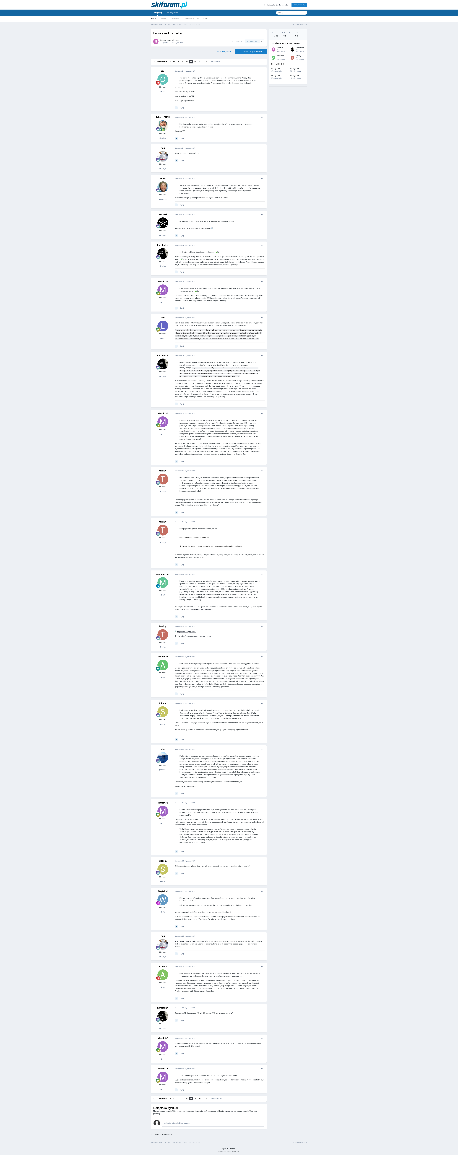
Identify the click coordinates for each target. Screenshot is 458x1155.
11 (178, 62)
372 (163, 912)
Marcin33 (163, 281)
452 (163, 338)
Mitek (163, 178)
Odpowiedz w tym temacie (251, 51)
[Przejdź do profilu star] (162, 757)
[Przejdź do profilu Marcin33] (162, 289)
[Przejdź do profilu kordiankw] (162, 253)
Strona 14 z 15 (216, 62)
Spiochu (163, 703)
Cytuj (182, 108)
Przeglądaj (157, 13)
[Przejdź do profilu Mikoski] (162, 222)
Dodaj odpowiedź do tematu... (178, 1123)
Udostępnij (237, 41)
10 (174, 62)
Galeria (163, 19)
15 (195, 62)
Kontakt (233, 1148)
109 (163, 987)
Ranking (206, 19)
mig (163, 148)
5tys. (164, 724)
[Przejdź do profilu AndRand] (273, 58)
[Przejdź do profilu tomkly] (162, 479)
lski (163, 317)
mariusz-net (162, 574)
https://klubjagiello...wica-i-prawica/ (199, 609)
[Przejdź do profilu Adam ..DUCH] (162, 125)
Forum (153, 19)
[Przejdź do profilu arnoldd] (162, 974)
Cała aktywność (172, 13)
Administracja (175, 19)
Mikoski (163, 214)
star (163, 749)
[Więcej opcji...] (262, 71)
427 (163, 595)
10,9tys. (164, 770)
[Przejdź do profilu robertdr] (156, 41)
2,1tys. (163, 491)
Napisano (185, 71)
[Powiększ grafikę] (212, 228)
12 (182, 62)
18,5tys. (164, 199)
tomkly (163, 470)
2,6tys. (163, 235)
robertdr (175, 40)
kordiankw (162, 245)
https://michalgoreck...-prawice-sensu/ (196, 636)
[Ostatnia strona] (206, 61)
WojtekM (163, 891)
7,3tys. (163, 169)
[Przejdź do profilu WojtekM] (162, 899)
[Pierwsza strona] (154, 61)
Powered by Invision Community (229, 1151)
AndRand (280, 56)
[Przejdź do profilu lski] (162, 326)
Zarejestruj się (299, 5)
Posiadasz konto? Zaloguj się (276, 5)
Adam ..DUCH (163, 117)
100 (163, 92)
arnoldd (163, 966)
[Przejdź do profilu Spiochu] (162, 711)
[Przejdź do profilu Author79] (162, 665)
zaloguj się (229, 1111)
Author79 (163, 656)
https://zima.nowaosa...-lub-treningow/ (190, 941)
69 (163, 677)
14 (191, 62)
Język (224, 1148)
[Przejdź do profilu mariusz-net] (162, 582)
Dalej (201, 62)
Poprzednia (162, 62)
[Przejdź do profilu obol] (162, 79)
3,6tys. (163, 138)
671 (163, 302)
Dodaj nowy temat (224, 51)
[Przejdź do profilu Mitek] (162, 186)
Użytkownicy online (192, 19)
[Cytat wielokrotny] (176, 107)
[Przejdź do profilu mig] (162, 156)
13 (186, 62)
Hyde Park (179, 43)
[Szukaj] (304, 13)
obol (163, 71)
